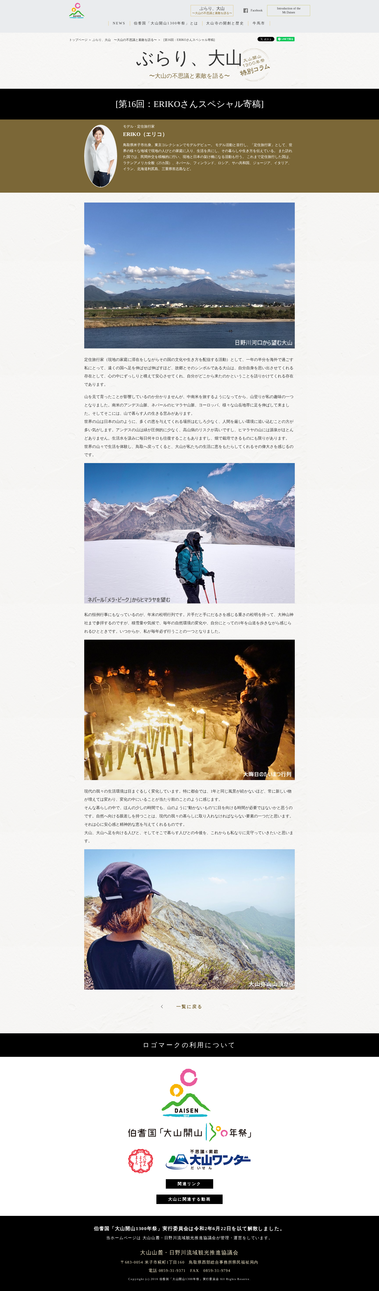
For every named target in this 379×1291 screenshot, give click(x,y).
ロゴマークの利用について (189, 1044)
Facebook (257, 10)
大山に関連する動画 (189, 1199)
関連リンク (189, 1184)
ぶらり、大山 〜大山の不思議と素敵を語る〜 (124, 40)
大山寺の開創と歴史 (225, 23)
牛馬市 (259, 23)
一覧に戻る (189, 1006)
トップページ (78, 40)
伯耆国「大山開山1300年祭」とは (166, 23)
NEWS (119, 23)
